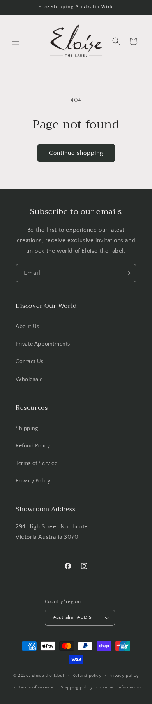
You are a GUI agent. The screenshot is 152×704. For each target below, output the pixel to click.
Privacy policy (124, 675)
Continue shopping (76, 153)
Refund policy (87, 675)
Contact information (120, 687)
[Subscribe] (127, 273)
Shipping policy (77, 687)
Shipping (27, 428)
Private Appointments (43, 344)
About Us (27, 326)
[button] (15, 41)
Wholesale (29, 379)
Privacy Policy (33, 481)
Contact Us (30, 361)
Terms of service (35, 687)
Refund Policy (33, 446)
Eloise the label (48, 675)
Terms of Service (37, 463)
